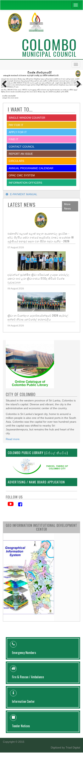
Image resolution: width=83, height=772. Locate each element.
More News (67, 206)
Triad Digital (73, 747)
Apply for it (18, 132)
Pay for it (16, 125)
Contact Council (22, 146)
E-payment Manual (23, 194)
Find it (13, 139)
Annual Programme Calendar (31, 168)
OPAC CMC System (22, 175)
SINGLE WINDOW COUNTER (27, 117)
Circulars (16, 160)
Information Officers (25, 182)
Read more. (13, 439)
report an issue (21, 153)
